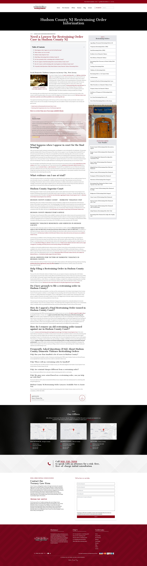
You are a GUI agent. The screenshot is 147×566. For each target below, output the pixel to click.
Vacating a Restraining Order (97, 66)
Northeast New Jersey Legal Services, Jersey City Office (42, 263)
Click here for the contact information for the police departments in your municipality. (61, 282)
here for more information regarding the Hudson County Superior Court (64, 195)
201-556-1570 (35, 447)
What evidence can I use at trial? (42, 52)
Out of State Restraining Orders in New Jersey (101, 100)
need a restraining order (68, 75)
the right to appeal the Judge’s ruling (77, 313)
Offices (73, 7)
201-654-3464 (95, 447)
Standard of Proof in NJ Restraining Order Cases (101, 81)
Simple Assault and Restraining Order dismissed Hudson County (43, 106)
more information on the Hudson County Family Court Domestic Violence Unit (66, 209)
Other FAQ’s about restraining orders (80, 541)
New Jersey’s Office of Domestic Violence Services (65, 252)
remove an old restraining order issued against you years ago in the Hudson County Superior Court (56, 332)
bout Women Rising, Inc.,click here (43, 242)
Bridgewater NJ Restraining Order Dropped (100, 193)
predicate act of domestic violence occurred (71, 165)
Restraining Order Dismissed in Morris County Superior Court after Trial (101, 184)
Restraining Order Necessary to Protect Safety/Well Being (102, 62)
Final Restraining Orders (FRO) (97, 50)
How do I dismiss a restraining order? (80, 537)
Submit (96, 516)
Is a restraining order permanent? (79, 539)
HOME (31, 33)
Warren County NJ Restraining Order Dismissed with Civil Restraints (101, 206)
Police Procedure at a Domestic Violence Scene (101, 84)
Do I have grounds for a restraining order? (81, 533)
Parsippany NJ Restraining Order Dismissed (100, 176)
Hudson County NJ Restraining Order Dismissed (101, 172)
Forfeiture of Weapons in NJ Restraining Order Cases (101, 93)
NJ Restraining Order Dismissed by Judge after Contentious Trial (101, 158)
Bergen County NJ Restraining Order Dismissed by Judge (102, 152)
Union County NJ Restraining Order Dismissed (101, 197)
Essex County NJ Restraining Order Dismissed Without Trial (101, 163)
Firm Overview (65, 7)
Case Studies (97, 541)
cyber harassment (52, 167)
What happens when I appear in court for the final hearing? (48, 50)
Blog (85, 7)
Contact (90, 7)
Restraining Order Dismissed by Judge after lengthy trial (102, 215)
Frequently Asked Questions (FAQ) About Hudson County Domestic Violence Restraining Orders (56, 66)
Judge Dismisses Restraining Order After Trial (101, 210)
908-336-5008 (91, 419)
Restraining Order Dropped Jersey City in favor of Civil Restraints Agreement (46, 108)
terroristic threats (43, 167)
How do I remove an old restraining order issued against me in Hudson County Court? (54, 64)
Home (58, 7)
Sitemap (96, 539)
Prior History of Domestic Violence (98, 57)
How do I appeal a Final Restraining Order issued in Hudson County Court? (52, 61)
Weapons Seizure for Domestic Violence (99, 88)
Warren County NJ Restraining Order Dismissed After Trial (101, 201)
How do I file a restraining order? (79, 535)
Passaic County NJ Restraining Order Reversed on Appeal (102, 147)
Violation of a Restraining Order (97, 70)
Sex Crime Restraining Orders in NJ (98, 97)
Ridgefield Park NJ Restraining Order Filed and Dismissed (101, 168)
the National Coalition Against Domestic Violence (50, 254)
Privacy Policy (98, 535)
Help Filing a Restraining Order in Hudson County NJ (47, 57)
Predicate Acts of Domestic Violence (98, 54)
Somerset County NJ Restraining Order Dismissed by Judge (102, 189)
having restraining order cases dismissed (75, 85)
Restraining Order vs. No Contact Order (99, 73)
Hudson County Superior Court (42, 54)
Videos (96, 546)
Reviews (79, 7)
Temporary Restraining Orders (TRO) (99, 46)
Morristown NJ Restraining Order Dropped (100, 179)
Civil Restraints (94, 77)
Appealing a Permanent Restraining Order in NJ (101, 43)
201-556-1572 (35, 448)
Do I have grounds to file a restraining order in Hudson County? (49, 59)
